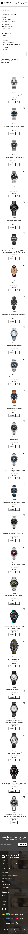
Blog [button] (3, 898)
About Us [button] (4, 895)
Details (12, 102)
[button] (14, 54)
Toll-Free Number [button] (6, 884)
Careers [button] (4, 904)
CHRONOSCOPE (6, 19)
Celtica (4, 17)
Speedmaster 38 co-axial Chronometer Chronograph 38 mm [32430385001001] (14, 816)
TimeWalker (5, 47)
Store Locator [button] (5, 872)
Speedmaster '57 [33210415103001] (14, 471)
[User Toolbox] (21, 3)
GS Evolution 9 (6, 24)
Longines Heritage (7, 26)
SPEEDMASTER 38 (6, 38)
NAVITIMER (4, 31)
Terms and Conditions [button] (7, 878)
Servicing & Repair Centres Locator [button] (10, 875)
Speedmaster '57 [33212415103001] (14, 502)
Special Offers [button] (5, 887)
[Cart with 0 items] (23, 3)
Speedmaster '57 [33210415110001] (14, 533)
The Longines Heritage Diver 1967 (11, 45)
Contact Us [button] (4, 901)
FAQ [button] (3, 881)
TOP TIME (4, 49)
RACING (4, 35)
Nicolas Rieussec (7, 33)
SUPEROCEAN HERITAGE (8, 42)
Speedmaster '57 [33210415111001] (14, 565)
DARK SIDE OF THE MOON (9, 22)
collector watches (11, 9)
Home (2, 9)
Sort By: (4, 67)
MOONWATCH (6, 28)
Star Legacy (5, 40)
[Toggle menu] (26, 3)
